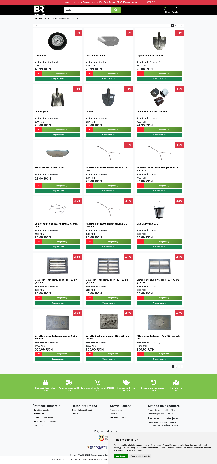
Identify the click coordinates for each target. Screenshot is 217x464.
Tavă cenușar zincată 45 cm (49, 168)
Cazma (89, 111)
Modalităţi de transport (119, 418)
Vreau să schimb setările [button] (140, 456)
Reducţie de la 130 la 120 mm (152, 111)
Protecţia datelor (116, 410)
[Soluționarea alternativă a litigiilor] (96, 447)
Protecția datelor (40, 425)
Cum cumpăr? (115, 414)
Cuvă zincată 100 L (95, 55)
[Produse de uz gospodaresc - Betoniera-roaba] (39, 10)
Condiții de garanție (41, 410)
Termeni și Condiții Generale (44, 421)
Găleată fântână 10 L (147, 224)
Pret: (37, 25)
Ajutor (112, 421)
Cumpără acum (57, 79)
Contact (75, 414)
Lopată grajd (41, 111)
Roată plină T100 (43, 55)
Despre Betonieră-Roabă (82, 410)
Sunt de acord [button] (121, 456)
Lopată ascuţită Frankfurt (150, 55)
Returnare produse (40, 414)
